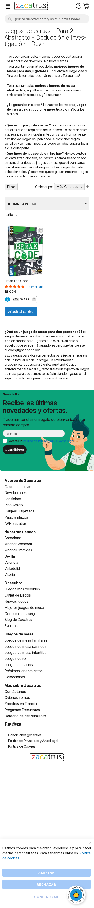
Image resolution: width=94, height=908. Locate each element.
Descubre (13, 583)
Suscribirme (14, 450)
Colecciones (15, 677)
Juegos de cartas (19, 664)
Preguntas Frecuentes (22, 709)
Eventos (11, 625)
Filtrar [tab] (11, 187)
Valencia (11, 562)
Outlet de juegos (18, 595)
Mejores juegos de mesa (24, 607)
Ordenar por (44, 186)
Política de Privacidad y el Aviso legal (48, 441)
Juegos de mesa (19, 634)
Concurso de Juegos (21, 613)
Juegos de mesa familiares (26, 640)
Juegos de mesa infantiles (26, 652)
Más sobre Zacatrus (23, 685)
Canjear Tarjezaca (19, 511)
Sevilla (10, 556)
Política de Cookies (21, 746)
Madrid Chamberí (18, 544)
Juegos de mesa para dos (26, 646)
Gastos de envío (18, 486)
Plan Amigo (14, 505)
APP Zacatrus (16, 523)
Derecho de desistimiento (25, 716)
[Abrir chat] (76, 895)
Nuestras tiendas (20, 532)
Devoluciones (16, 492)
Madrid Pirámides (18, 550)
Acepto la (41, 441)
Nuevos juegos (17, 601)
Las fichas (13, 498)
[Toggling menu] (8, 6)
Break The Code (16, 281)
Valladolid (12, 568)
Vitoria (10, 574)
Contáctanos (15, 691)
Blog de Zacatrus (18, 619)
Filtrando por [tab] (19, 204)
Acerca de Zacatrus (23, 480)
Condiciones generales (24, 735)
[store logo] (31, 6)
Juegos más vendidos (22, 589)
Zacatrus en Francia (21, 703)
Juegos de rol (15, 658)
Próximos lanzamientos (24, 671)
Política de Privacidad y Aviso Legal (33, 741)
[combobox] (47, 18)
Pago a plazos (16, 517)
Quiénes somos (17, 697)
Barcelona (13, 537)
